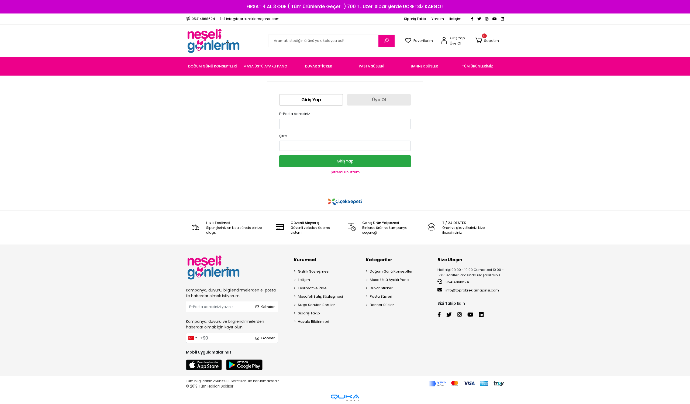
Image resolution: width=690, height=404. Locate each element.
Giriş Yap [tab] (311, 100)
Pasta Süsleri (381, 296)
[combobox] (192, 338)
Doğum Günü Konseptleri (391, 271)
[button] (487, 40)
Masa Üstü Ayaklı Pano (389, 279)
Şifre (283, 135)
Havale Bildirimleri (313, 321)
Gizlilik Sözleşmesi (313, 271)
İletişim (455, 18)
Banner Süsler (382, 304)
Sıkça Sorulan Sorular (316, 304)
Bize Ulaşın (449, 260)
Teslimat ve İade (312, 288)
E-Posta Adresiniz (294, 113)
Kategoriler (379, 260)
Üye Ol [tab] (379, 100)
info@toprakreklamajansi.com (472, 290)
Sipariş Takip (415, 18)
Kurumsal (305, 260)
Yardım (438, 18)
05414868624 (457, 281)
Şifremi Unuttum (345, 172)
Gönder (268, 306)
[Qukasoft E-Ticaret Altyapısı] (345, 398)
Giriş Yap (345, 161)
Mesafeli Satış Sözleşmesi (320, 296)
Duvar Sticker (381, 288)
